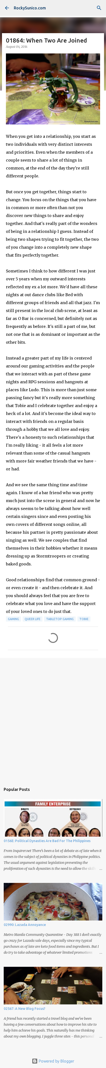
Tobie (83, 619)
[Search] (99, 8)
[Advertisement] (53, 718)
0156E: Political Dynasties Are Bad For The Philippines (47, 841)
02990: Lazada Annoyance (25, 925)
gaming (13, 619)
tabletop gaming (60, 619)
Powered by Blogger (56, 1061)
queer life (32, 619)
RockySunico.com (30, 8)
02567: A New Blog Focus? (24, 1009)
